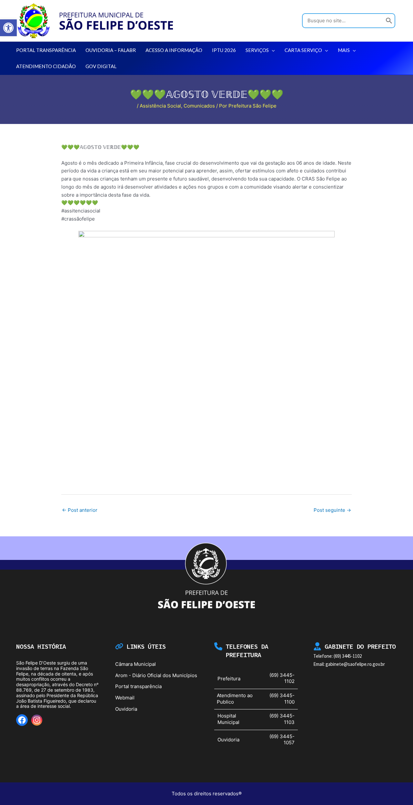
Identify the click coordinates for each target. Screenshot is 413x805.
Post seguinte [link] (332, 510)
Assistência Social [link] (160, 106)
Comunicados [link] (199, 106)
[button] (272, 50)
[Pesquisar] (389, 21)
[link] (8, 27)
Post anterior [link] (79, 510)
